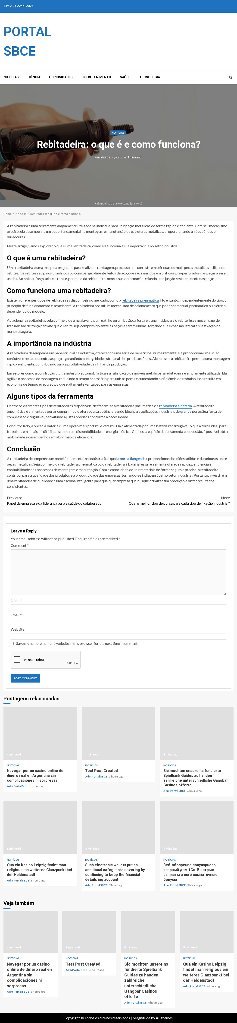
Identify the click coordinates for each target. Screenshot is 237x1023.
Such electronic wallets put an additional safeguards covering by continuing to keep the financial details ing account (118, 827)
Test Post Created (118, 733)
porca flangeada (133, 458)
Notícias (11, 77)
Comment (20, 545)
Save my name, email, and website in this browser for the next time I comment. (77, 643)
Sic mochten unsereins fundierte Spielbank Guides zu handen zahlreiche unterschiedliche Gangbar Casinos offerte (197, 733)
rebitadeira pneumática (140, 300)
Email (16, 615)
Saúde (125, 77)
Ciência (34, 77)
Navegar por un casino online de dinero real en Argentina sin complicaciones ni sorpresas (40, 733)
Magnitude (141, 1018)
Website (17, 629)
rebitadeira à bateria (175, 405)
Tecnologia (149, 77)
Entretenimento (96, 77)
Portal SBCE (102, 157)
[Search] (231, 77)
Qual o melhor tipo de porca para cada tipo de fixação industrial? (179, 500)
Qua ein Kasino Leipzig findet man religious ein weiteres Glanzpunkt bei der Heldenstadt (40, 827)
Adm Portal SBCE (18, 786)
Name (17, 600)
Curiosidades (61, 77)
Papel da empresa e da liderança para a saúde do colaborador (55, 500)
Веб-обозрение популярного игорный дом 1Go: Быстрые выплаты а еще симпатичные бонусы (197, 827)
